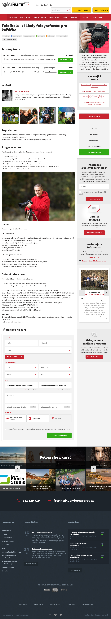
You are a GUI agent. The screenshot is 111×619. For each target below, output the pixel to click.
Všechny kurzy (75, 570)
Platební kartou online (16, 419)
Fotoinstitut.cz (24, 615)
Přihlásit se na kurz (94, 152)
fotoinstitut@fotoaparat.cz (94, 261)
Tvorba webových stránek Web (96, 615)
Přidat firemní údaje (14, 357)
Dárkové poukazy (40, 17)
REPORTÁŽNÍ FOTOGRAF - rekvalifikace (79, 545)
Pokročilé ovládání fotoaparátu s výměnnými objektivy (94, 103)
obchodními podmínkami (45, 429)
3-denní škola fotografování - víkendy (94, 91)
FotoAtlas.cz (71, 604)
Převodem (36, 418)
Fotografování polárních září (42, 532)
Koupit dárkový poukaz (94, 232)
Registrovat (97, 17)
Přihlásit (85, 17)
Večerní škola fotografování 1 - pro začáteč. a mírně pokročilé (94, 97)
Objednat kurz (65, 60)
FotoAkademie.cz (55, 604)
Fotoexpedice (25, 17)
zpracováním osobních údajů (26, 429)
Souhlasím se (92, 193)
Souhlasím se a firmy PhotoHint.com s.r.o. (39, 429)
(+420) (42, 4)
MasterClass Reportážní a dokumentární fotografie (94, 86)
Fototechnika (17, 36)
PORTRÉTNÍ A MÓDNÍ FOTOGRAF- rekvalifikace (81, 556)
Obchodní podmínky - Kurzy (12, 552)
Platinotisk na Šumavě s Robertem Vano (94, 294)
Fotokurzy (13, 17)
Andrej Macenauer (50, 59)
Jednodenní (41, 36)
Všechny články (31, 564)
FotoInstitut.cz (38, 604)
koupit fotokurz (101, 10)
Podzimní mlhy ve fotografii (42, 549)
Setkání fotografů (87, 604)
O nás (65, 17)
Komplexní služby (62, 36)
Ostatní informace (94, 146)
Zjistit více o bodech (94, 356)
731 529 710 (94, 257)
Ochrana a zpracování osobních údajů (9, 562)
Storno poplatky (8, 567)
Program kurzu (94, 140)
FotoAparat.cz (22, 604)
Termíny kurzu (94, 122)
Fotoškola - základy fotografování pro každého (82, 533)
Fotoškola (6, 36)
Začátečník (51, 36)
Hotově (58, 418)
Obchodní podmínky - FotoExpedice (9, 557)
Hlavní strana (6, 531)
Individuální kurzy (29, 36)
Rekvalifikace (54, 17)
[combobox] (21, 385)
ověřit (33, 407)
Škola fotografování (9, 39)
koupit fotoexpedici (81, 10)
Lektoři (94, 128)
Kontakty (74, 17)
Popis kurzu (94, 134)
